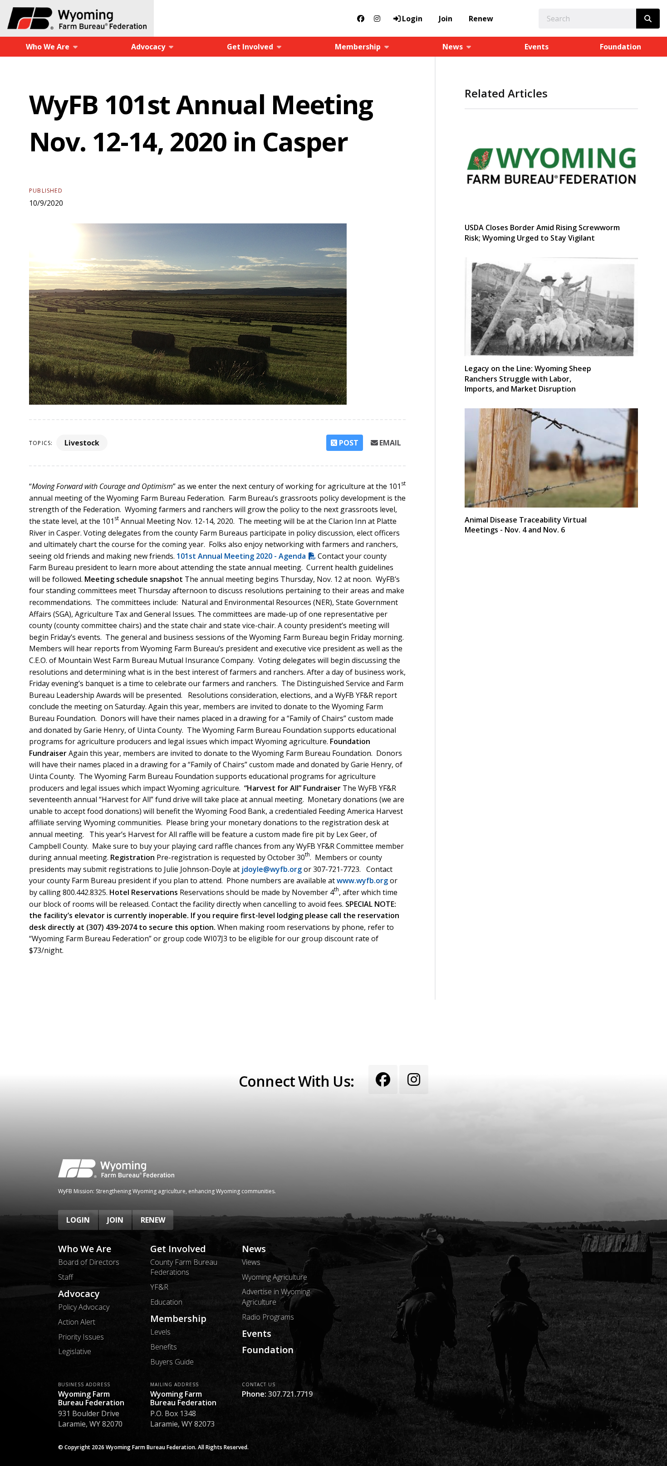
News (254, 1248)
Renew (481, 19)
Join (445, 19)
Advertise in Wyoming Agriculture (276, 1296)
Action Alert (76, 1322)
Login (78, 1220)
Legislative (74, 1351)
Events (537, 47)
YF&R (159, 1287)
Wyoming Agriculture (274, 1277)
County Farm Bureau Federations (183, 1267)
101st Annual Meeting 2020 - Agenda (241, 556)
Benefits (163, 1347)
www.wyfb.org (362, 880)
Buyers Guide (172, 1362)
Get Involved (178, 1248)
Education (166, 1302)
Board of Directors (88, 1262)
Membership (178, 1318)
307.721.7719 (290, 1394)
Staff (65, 1277)
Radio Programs (268, 1317)
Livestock (81, 443)
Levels (160, 1332)
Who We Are (84, 1248)
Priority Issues (81, 1337)
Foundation (620, 47)
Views (251, 1262)
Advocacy (79, 1293)
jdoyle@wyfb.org (271, 869)
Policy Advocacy (83, 1307)
